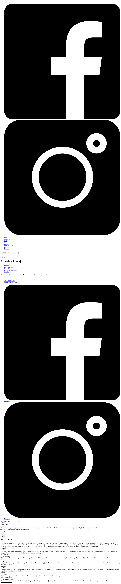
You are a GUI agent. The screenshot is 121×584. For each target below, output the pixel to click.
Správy (6, 241)
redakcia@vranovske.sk (11, 282)
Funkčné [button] (3, 548)
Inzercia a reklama (9, 267)
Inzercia (6, 249)
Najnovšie (7, 239)
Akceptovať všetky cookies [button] (21, 529)
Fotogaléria (7, 247)
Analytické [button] (4, 559)
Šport (5, 242)
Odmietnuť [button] (10, 529)
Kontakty (6, 265)
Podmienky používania (10, 270)
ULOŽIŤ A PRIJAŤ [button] (6, 582)
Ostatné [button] (3, 572)
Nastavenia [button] (3, 529)
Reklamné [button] (3, 566)
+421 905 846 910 (9, 281)
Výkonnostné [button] (4, 554)
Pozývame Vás (8, 245)
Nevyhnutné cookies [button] (6, 577)
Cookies (6, 272)
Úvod (5, 237)
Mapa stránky (8, 269)
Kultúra (6, 244)
